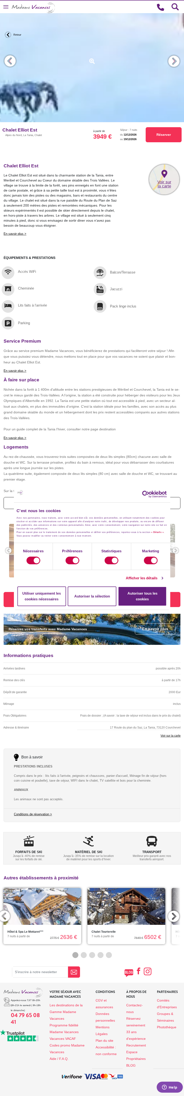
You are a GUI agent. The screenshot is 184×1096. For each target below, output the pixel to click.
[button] (8, 550)
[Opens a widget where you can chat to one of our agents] (169, 1088)
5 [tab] (109, 955)
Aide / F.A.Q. (59, 1059)
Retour (17, 34)
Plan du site (104, 1040)
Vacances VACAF (63, 1039)
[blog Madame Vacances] (129, 973)
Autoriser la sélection (92, 596)
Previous (10, 61)
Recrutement (136, 1045)
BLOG (131, 1065)
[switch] (72, 560)
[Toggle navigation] (6, 7)
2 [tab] (84, 955)
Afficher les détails (141, 578)
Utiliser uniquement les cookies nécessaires (41, 596)
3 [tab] (92, 955)
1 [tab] (75, 955)
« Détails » (157, 532)
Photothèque (166, 1027)
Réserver (163, 135)
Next (174, 61)
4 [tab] (101, 955)
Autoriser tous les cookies (142, 596)
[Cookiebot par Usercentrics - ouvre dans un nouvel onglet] (150, 494)
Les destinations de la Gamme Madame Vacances (66, 1011)
